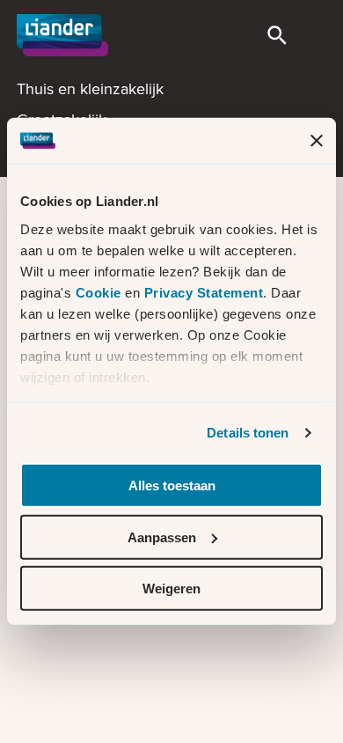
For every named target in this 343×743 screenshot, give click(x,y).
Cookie (101, 292)
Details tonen (247, 432)
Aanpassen (162, 537)
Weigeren (171, 588)
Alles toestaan (171, 485)
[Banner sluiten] (316, 141)
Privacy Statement (204, 292)
